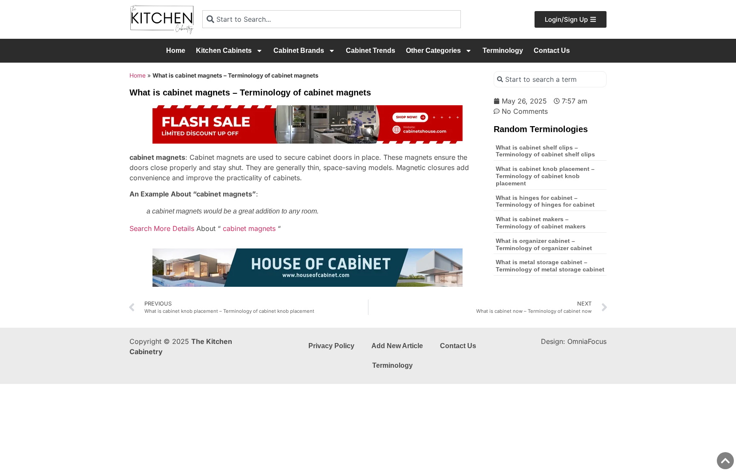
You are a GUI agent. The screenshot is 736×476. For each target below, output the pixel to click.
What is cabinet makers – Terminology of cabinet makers (541, 223)
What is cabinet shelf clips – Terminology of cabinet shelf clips (545, 151)
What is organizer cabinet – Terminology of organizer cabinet (544, 244)
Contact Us (552, 50)
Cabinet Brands (298, 50)
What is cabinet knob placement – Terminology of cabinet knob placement (545, 176)
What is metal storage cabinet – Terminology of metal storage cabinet (550, 266)
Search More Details (161, 228)
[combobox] (331, 19)
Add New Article (397, 345)
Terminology (503, 50)
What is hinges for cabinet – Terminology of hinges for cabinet (545, 201)
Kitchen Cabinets (224, 50)
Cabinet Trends (370, 50)
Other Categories (433, 50)
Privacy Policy (331, 345)
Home (175, 50)
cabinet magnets (249, 228)
